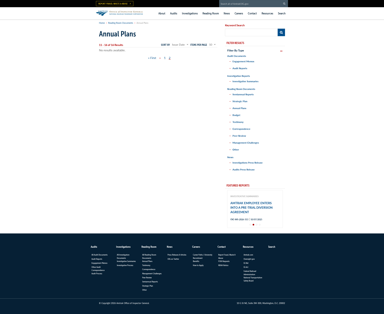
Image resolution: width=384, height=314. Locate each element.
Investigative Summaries (245, 81)
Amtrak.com (248, 254)
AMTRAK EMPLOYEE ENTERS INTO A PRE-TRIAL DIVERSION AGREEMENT (251, 207)
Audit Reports (239, 68)
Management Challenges (245, 142)
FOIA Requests (224, 261)
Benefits (196, 261)
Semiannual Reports (243, 94)
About (161, 13)
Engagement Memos (243, 61)
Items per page (198, 44)
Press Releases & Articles (177, 254)
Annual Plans (239, 108)
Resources (267, 13)
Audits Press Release (243, 169)
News (227, 13)
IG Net (246, 263)
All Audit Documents (100, 254)
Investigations (190, 13)
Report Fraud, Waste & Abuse (113, 3)
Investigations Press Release (247, 162)
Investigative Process (125, 265)
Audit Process (97, 273)
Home (102, 22)
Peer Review (239, 135)
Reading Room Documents (120, 22)
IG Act (246, 267)
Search (282, 13)
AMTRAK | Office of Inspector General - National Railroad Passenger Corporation (121, 12)
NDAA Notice (223, 265)
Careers (239, 13)
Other (235, 149)
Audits (173, 13)
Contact (252, 13)
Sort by (165, 44)
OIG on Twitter (173, 259)
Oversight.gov (249, 259)
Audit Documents (236, 56)
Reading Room (210, 13)
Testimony (237, 122)
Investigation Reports (238, 76)
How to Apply (198, 265)
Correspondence (241, 129)
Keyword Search (235, 25)
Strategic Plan (239, 101)
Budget (236, 115)
